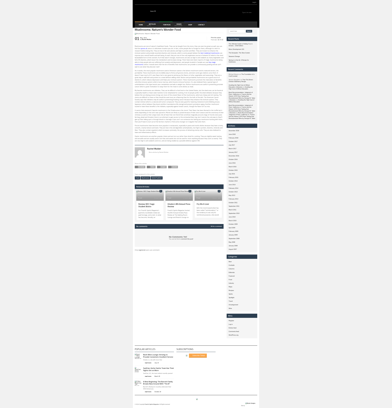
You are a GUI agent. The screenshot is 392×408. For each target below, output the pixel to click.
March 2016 (232, 166)
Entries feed (232, 328)
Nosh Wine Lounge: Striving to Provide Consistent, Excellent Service (158, 355)
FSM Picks (167, 25)
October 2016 (233, 159)
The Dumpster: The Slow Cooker (239, 53)
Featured (232, 276)
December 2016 (234, 156)
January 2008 (233, 245)
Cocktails (231, 265)
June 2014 (232, 184)
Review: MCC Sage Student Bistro (146, 205)
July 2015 (232, 174)
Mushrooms (145, 178)
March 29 (157, 376)
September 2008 (234, 238)
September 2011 (234, 206)
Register (231, 320)
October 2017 (233, 141)
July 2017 (232, 145)
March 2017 (232, 148)
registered (142, 250)
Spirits (231, 294)
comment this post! (187, 239)
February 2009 (233, 231)
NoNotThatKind (157, 178)
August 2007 (233, 249)
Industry (231, 283)
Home (141, 25)
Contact (201, 25)
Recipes (231, 290)
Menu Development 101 (236, 49)
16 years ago (158, 198)
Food (137, 178)
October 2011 (233, 202)
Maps (230, 287)
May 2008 (232, 242)
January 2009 (233, 235)
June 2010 (232, 217)
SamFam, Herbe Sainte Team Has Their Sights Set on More (158, 369)
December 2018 (234, 130)
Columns (231, 269)
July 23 (156, 362)
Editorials (232, 272)
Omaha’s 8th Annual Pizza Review (179, 205)
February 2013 (233, 199)
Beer (230, 261)
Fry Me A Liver (203, 204)
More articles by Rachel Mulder (158, 152)
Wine (230, 308)
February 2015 (233, 177)
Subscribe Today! (198, 355)
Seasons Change (234, 56)
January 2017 (233, 152)
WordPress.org (233, 335)
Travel (231, 301)
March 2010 (232, 220)
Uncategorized (233, 304)
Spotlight (231, 297)
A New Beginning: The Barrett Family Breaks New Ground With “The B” (158, 382)
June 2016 (232, 163)
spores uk (143, 48)
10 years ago (187, 198)
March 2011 (232, 210)
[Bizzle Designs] (251, 405)
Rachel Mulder (146, 39)
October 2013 (233, 192)
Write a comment (216, 226)
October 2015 (233, 170)
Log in (231, 324)
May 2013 (232, 195)
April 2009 (232, 228)
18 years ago (216, 198)
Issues (178, 24)
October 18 (157, 391)
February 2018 (233, 138)
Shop (190, 25)
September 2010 (234, 213)
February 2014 (233, 188)
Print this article (216, 37)
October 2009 (233, 224)
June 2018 (232, 134)
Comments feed (234, 331)
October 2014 (233, 181)
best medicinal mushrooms (210, 53)
